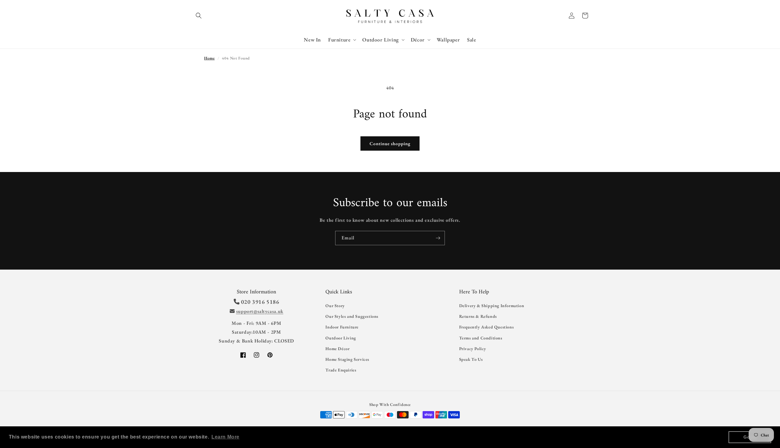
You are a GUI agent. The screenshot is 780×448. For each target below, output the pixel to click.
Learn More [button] (225, 436)
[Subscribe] (438, 238)
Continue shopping (390, 143)
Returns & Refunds (478, 316)
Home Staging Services (347, 359)
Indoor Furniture (342, 327)
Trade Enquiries (340, 370)
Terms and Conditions (480, 338)
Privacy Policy (472, 348)
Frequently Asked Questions (486, 327)
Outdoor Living (340, 338)
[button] (198, 15)
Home (209, 58)
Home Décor (337, 348)
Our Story (335, 305)
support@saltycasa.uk (259, 311)
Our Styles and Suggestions (351, 316)
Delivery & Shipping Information (491, 305)
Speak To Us (471, 359)
